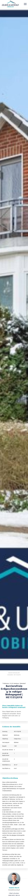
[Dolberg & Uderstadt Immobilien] (11, 4)
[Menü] (24, 4)
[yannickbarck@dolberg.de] (14, 893)
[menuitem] (24, 4)
